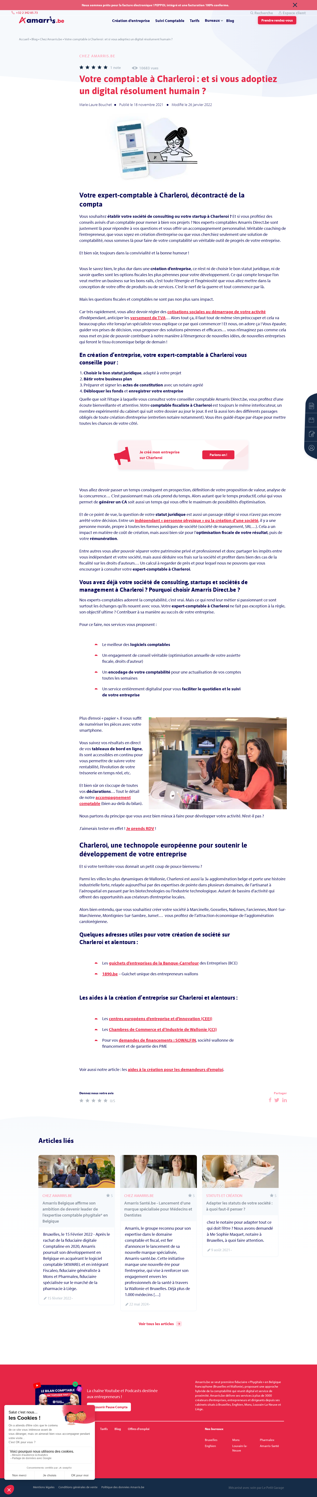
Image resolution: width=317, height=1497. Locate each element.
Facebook (270, 1100)
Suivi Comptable (169, 20)
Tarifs (194, 20)
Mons (236, 1440)
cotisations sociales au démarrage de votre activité (216, 311)
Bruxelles (211, 1440)
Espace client (294, 12)
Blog (230, 20)
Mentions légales (44, 1487)
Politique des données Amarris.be (122, 1487)
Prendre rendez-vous (277, 20)
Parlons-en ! (218, 455)
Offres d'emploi (138, 1429)
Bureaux (212, 20)
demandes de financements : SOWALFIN (157, 1040)
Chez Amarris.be (51, 39)
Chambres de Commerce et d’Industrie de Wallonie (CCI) (163, 1029)
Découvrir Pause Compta (108, 1407)
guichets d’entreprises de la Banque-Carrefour (154, 963)
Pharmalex (267, 1440)
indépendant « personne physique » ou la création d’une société (196, 520)
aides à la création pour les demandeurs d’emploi (175, 1069)
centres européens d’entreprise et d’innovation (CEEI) (160, 1018)
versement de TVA (148, 317)
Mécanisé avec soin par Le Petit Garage (256, 1487)
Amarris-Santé (269, 1446)
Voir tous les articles (156, 1323)
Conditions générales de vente (77, 1487)
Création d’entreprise (131, 20)
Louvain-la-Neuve (239, 1448)
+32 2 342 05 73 (27, 13)
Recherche (263, 12)
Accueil (24, 39)
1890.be (110, 973)
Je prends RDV (140, 828)
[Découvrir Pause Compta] (58, 1396)
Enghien (210, 1446)
